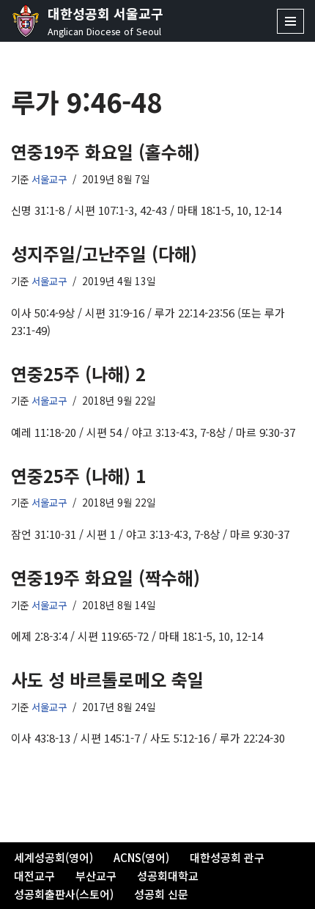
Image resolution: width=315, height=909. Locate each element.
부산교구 (95, 875)
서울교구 (49, 179)
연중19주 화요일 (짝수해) (105, 577)
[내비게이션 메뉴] (290, 21)
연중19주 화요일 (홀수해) (105, 151)
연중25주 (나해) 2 (78, 373)
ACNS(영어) (141, 857)
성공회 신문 (161, 894)
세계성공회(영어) (53, 857)
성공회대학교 (168, 875)
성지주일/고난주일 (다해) (104, 253)
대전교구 (34, 875)
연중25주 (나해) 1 (78, 475)
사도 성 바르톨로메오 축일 (107, 679)
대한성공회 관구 (227, 857)
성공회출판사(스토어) (64, 894)
